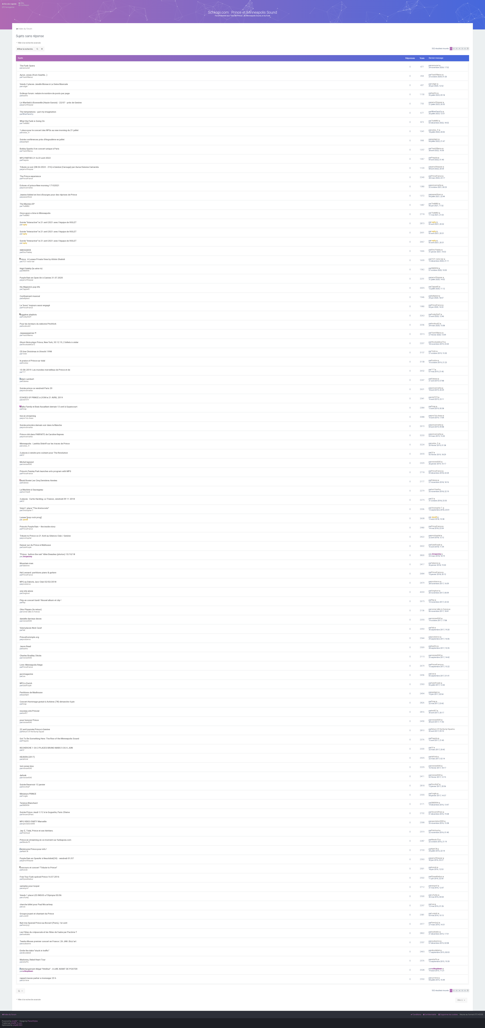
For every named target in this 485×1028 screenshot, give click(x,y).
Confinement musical (30, 296)
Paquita (25, 160)
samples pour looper (30, 886)
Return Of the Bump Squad (33, 732)
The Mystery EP (27, 204)
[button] (468, 48)
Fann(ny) (25, 925)
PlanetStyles (33, 1021)
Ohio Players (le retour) (31, 609)
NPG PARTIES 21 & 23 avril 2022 (35, 158)
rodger (25, 86)
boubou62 (26, 326)
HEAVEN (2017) (27, 757)
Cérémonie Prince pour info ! (33, 849)
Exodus (25, 363)
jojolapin (25, 142)
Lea (23, 676)
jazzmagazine (26, 674)
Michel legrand (27, 462)
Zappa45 (26, 289)
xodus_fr (26, 133)
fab (23, 630)
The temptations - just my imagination (38, 112)
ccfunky (25, 897)
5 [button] (462, 49)
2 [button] (453, 49)
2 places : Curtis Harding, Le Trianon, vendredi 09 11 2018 (47, 499)
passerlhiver (27, 197)
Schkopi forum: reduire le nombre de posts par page (45, 93)
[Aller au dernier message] (440, 65)
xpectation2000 (28, 824)
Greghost (26, 593)
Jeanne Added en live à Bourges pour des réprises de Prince (48, 194)
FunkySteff (26, 317)
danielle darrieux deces (31, 618)
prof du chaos (27, 418)
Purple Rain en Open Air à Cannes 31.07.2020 (41, 277)
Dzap (24, 409)
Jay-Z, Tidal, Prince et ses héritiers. (36, 830)
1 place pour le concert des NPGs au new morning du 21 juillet (49, 130)
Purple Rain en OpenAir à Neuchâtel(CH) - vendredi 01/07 (47, 858)
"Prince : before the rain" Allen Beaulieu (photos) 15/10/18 (47, 554)
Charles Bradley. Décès (30, 655)
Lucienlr (25, 916)
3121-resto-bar (28, 262)
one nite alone (26, 591)
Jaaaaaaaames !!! (28, 333)
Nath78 (25, 851)
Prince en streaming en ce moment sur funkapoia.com (45, 840)
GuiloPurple (26, 547)
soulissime (26, 944)
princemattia (27, 188)
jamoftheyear (27, 105)
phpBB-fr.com (16, 1023)
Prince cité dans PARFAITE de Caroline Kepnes (42, 434)
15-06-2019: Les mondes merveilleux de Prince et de (45, 370)
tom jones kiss (27, 766)
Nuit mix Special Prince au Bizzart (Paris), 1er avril (43, 923)
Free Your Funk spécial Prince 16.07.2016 (39, 877)
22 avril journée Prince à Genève (35, 729)
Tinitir (24, 354)
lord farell (26, 492)
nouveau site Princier (30, 711)
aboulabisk (26, 953)
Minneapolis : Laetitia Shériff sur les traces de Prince (45, 443)
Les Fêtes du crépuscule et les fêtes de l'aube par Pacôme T (48, 932)
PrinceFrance (27, 179)
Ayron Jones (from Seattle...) (33, 75)
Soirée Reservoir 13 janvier (32, 784)
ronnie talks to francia (31, 612)
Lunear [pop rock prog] (31, 517)
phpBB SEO (17, 1025)
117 (23, 372)
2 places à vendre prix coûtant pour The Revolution (44, 453)
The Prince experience (30, 176)
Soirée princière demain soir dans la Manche (41, 425)
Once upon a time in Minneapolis (35, 213)
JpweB (25, 520)
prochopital (26, 538)
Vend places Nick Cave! (31, 628)
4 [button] (459, 49)
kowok (25, 870)
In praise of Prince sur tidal (32, 360)
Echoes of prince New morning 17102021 (39, 185)
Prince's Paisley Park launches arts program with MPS (45, 471)
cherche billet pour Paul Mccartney (36, 904)
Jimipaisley (27, 557)
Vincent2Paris (27, 814)
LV (23, 455)
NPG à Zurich (26, 683)
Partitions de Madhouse (31, 692)
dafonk (25, 759)
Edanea (25, 381)
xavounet (26, 68)
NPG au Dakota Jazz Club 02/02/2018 (38, 582)
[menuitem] (21, 3)
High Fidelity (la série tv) (31, 268)
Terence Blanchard (29, 803)
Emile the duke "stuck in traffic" (34, 950)
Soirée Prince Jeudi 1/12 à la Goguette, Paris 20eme (45, 812)
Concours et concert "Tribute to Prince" (38, 867)
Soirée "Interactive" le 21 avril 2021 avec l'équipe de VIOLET (48, 222)
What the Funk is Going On (32, 121)
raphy (24, 225)
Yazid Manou (27, 77)
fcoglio (25, 796)
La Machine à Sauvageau (31, 489)
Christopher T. (27, 510)
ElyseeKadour (27, 879)
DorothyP (26, 787)
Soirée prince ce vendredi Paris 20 (36, 388)
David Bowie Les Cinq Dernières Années (38, 480)
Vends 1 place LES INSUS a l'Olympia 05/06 (41, 895)
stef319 (25, 400)
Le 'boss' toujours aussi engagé (35, 305)
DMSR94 (25, 271)
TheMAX (25, 123)
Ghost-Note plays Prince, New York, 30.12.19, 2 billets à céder (49, 342)
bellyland (25, 298)
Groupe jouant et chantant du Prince (37, 913)
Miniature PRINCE (28, 794)
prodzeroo (26, 584)
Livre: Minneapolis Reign (31, 665)
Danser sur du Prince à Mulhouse (35, 545)
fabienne (26, 566)
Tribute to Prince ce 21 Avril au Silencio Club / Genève (45, 536)
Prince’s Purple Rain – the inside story (37, 526)
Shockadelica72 (28, 345)
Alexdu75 (26, 842)
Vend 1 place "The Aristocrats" (34, 508)
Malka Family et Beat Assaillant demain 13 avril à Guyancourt (48, 406)
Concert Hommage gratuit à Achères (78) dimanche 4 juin (47, 701)
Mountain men (26, 563)
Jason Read (25, 646)
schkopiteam (27, 971)
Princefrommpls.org (29, 637)
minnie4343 (27, 464)
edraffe (25, 962)
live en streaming (28, 416)
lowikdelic (26, 934)
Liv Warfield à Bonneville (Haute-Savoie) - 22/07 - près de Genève (51, 102)
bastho (25, 96)
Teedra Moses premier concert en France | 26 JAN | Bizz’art (48, 941)
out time (25, 980)
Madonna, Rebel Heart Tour (32, 959)
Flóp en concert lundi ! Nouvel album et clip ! (40, 600)
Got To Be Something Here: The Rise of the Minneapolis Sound (49, 738)
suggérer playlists (28, 314)
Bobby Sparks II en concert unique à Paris (39, 148)
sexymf (25, 888)
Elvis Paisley (27, 252)
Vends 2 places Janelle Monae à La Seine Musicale (44, 84)
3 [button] (456, 49)
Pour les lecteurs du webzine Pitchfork (38, 324)
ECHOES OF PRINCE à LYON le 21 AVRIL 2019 (41, 397)
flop (23, 602)
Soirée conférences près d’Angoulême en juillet (42, 139)
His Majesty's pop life (30, 287)
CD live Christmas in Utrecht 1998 (36, 351)
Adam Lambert (27, 379)
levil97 (24, 713)
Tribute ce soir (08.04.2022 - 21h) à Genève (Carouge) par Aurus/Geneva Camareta (59, 167)
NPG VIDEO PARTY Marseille (33, 821)
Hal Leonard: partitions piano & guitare (38, 572)
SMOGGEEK (25, 250)
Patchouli (26, 833)
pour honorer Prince (29, 720)
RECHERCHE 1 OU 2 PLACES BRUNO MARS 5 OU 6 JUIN (46, 748)
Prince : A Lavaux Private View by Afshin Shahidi (42, 259)
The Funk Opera (27, 65)
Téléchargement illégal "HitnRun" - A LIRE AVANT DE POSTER (48, 969)
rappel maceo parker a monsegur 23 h (38, 978)
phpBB (14, 1021)
